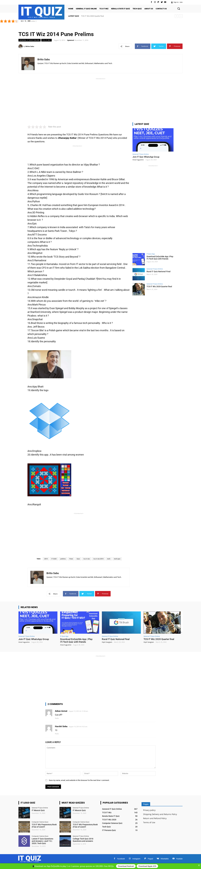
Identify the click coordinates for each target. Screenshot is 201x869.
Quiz (78, 559)
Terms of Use (149, 822)
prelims (63, 559)
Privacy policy (149, 810)
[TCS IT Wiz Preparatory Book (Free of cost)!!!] (24, 827)
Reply (57, 718)
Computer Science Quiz (40, 822)
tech (108, 559)
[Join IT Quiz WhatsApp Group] (153, 140)
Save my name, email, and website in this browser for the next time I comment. (79, 780)
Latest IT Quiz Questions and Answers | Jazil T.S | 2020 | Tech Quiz (42, 841)
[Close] (199, 865)
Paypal (150, 859)
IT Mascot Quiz (38, 810)
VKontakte (165, 859)
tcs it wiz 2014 (98, 559)
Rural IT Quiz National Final (159, 271)
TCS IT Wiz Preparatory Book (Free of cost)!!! (44, 825)
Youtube (179, 859)
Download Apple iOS (147, 866)
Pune (71, 559)
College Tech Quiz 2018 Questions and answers (83, 840)
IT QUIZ (54, 559)
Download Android (126, 866)
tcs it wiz (87, 559)
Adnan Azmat (61, 711)
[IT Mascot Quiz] (24, 812)
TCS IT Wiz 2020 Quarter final (92, 16)
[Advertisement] (100, 99)
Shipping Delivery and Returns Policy (160, 814)
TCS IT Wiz (46, 40)
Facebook (121, 859)
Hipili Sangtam (107, 642)
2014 (46, 559)
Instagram (136, 859)
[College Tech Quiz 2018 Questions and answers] (65, 841)
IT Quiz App (151, 254)
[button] (179, 9)
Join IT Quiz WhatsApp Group (145, 157)
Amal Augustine (138, 160)
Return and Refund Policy (155, 818)
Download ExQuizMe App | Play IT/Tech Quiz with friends (160, 257)
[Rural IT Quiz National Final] (138, 274)
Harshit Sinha (61, 726)
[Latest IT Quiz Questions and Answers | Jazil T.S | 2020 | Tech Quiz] (24, 841)
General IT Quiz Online (30, 40)
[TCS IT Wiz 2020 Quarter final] (138, 289)
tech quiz (117, 559)
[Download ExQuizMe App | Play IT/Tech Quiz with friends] (138, 259)
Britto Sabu (30, 46)
